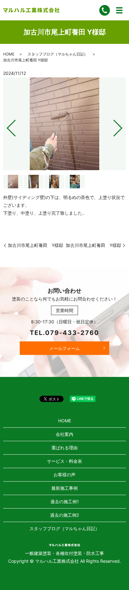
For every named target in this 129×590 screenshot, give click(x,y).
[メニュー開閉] (119, 10)
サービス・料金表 (64, 461)
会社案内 (64, 434)
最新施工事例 (64, 488)
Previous (6, 126)
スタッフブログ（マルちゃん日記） (58, 54)
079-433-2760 (72, 332)
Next (123, 126)
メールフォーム (64, 348)
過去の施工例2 (64, 515)
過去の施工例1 (64, 501)
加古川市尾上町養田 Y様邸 (35, 245)
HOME (8, 54)
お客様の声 (64, 474)
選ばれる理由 (64, 447)
